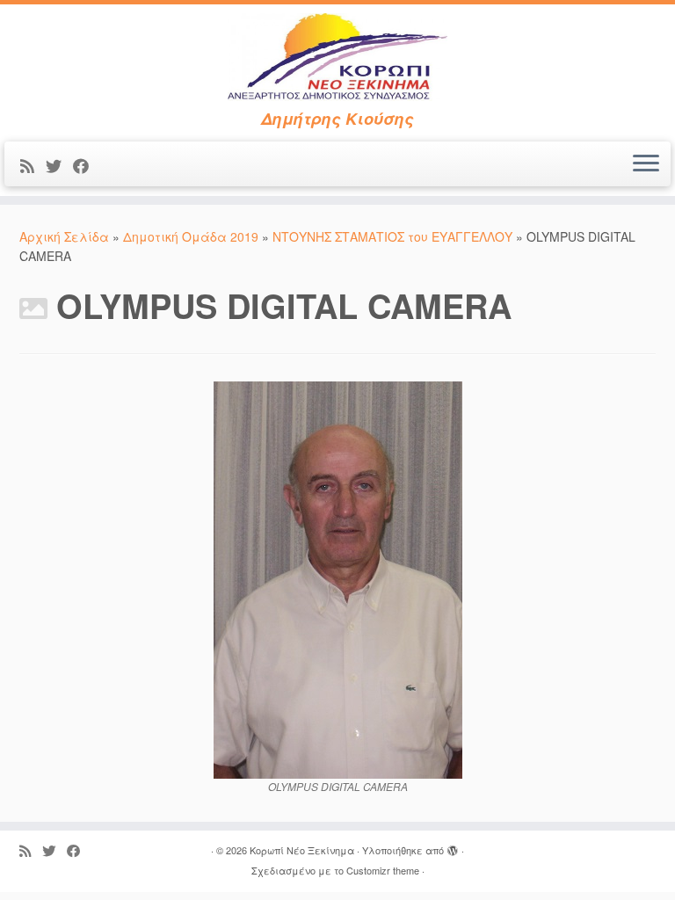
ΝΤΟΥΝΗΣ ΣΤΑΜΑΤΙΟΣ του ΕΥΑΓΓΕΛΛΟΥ (392, 236)
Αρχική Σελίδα (65, 236)
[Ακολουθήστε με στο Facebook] (86, 165)
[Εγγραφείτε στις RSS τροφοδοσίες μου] (33, 165)
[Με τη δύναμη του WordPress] (452, 846)
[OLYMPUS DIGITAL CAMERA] (338, 577)
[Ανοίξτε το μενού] (646, 164)
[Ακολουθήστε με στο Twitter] (59, 165)
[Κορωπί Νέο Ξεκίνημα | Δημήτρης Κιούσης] (337, 57)
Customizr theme (382, 870)
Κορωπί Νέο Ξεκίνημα (302, 850)
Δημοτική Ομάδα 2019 (190, 236)
